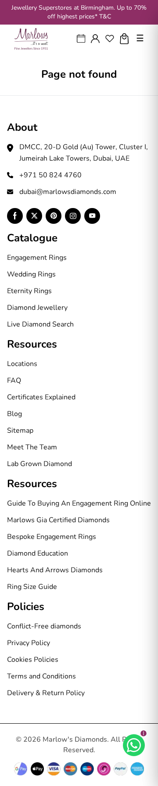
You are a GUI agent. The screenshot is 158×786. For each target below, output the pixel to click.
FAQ (14, 380)
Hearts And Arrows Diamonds (55, 570)
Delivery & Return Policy (46, 693)
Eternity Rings (29, 291)
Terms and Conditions (41, 676)
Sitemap (20, 430)
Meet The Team (32, 447)
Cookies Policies (32, 659)
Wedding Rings (31, 274)
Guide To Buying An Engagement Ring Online (79, 503)
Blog (14, 414)
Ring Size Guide (32, 587)
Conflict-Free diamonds (44, 626)
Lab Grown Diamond (39, 464)
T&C (105, 16)
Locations (22, 364)
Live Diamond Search (40, 324)
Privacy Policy (28, 643)
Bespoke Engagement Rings (51, 537)
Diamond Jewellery (37, 307)
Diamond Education (37, 553)
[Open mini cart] (124, 39)
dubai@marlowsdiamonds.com (67, 192)
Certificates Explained (41, 397)
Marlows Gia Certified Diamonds (58, 520)
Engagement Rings (37, 257)
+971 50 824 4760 (50, 175)
